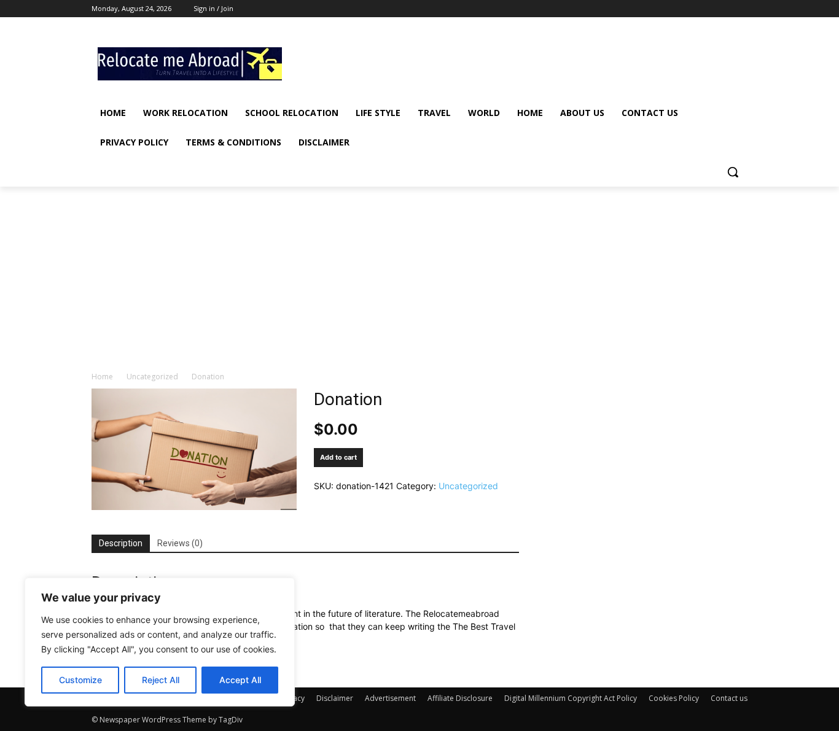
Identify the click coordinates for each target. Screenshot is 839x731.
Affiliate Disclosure (460, 698)
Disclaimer (334, 698)
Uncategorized (152, 376)
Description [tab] (120, 543)
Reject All (160, 680)
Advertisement (390, 698)
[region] (160, 642)
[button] (732, 172)
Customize (80, 680)
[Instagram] (689, 9)
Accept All (240, 680)
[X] (707, 9)
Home (102, 376)
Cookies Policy (674, 698)
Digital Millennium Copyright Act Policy (570, 698)
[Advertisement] (511, 62)
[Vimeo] (723, 9)
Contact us (729, 698)
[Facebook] (672, 9)
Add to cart (338, 457)
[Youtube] (740, 9)
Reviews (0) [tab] (180, 543)
